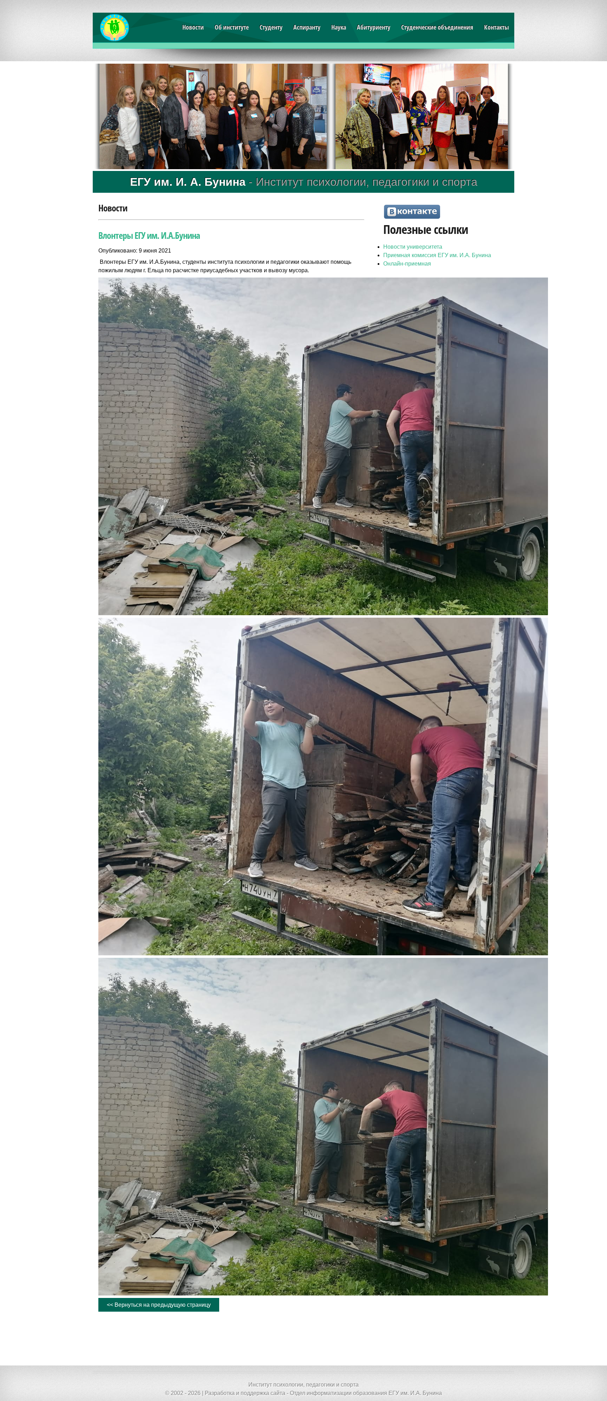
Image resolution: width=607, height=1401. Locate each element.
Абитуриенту (373, 27)
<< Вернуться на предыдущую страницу (159, 1305)
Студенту (271, 27)
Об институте (232, 27)
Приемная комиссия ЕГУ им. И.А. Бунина (437, 255)
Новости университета (412, 247)
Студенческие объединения (437, 27)
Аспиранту (306, 27)
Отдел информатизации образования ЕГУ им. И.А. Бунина (366, 1393)
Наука (338, 27)
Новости (193, 27)
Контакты (496, 27)
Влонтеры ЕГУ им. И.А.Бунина (149, 235)
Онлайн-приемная (407, 264)
